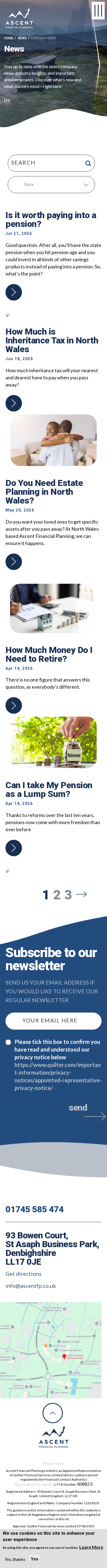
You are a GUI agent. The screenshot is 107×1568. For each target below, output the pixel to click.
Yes (34, 1559)
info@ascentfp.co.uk (30, 1285)
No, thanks (15, 1559)
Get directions (23, 1273)
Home (8, 38)
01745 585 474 (34, 1209)
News (22, 38)
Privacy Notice (53, 1463)
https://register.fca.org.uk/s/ (34, 1484)
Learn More (91, 1547)
